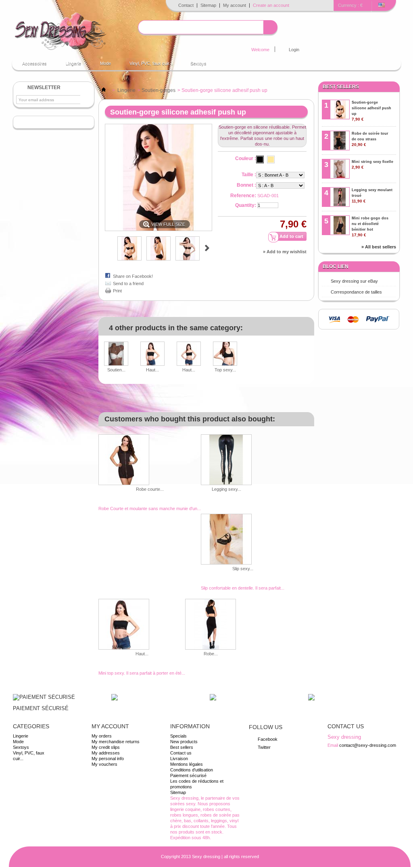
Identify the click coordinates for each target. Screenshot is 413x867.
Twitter (264, 747)
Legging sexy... (226, 489)
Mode (101, 65)
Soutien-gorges (158, 90)
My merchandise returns (116, 741)
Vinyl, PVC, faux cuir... (151, 63)
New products (184, 741)
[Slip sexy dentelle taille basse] (242, 540)
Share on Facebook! (133, 276)
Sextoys (198, 63)
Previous (108, 248)
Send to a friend (128, 283)
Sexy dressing (206, 856)
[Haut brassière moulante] (152, 354)
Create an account (271, 5)
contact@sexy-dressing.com (367, 745)
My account (234, 5)
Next (207, 248)
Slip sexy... (242, 568)
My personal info (108, 758)
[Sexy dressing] (60, 32)
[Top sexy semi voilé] (225, 354)
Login (294, 49)
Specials (178, 736)
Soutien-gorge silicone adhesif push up (371, 110)
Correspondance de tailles (356, 292)
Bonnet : (246, 185)
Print (117, 290)
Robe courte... (150, 489)
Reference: (243, 195)
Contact (186, 5)
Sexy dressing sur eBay (354, 281)
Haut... (152, 369)
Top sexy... (225, 369)
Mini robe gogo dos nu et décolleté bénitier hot (370, 226)
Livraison (179, 758)
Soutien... (116, 369)
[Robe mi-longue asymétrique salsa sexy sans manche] (210, 625)
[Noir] (260, 159)
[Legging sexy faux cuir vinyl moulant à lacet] (226, 460)
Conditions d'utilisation (191, 769)
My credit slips (106, 747)
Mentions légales (186, 764)
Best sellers (341, 87)
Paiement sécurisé (188, 775)
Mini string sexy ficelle (372, 164)
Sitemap (208, 5)
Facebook (267, 739)
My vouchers (104, 764)
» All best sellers (378, 246)
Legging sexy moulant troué (372, 195)
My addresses (106, 752)
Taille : (249, 174)
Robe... (211, 653)
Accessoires (30, 65)
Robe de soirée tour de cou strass (370, 139)
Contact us (181, 752)
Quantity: (245, 205)
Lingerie (69, 65)
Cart (372, 49)
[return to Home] (103, 90)
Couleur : (245, 158)
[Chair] (271, 159)
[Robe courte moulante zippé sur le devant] (149, 460)
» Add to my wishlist (285, 251)
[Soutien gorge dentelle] (116, 354)
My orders (102, 736)
